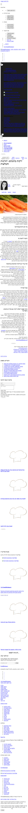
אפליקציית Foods (8, 89)
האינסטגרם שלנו (8, 143)
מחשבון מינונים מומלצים (15, 113)
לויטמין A (9, 241)
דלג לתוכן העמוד (4, 1)
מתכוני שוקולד (7, 719)
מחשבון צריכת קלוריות (19, 112)
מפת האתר (3, 688)
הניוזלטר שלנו (4, 656)
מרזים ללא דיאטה (8, 130)
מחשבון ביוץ (6, 119)
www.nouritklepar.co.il (21, 340)
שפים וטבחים (7, 762)
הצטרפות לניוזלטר (8, 147)
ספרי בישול (6, 85)
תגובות (14, 192)
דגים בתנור (6, 794)
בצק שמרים (6, 792)
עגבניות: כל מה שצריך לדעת (20, 350)
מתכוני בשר (13, 77)
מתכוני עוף (18, 77)
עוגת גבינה (6, 781)
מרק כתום (3, 259)
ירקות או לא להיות (23, 348)
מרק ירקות (6, 780)
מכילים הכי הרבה (8, 101)
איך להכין (22, 123)
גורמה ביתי (6, 131)
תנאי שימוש (7, 690)
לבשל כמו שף (24, 130)
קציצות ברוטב (7, 146)
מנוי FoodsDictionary (9, 46)
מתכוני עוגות (9, 74)
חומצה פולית (21, 269)
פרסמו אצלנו (4, 686)
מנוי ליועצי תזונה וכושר (6, 682)
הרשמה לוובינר (7, 150)
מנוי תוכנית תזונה (5, 695)
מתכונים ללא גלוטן (17, 78)
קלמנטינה (3, 330)
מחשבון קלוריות (22, 109)
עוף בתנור (6, 789)
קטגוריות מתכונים (4, 703)
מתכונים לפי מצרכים (11, 84)
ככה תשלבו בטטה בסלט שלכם (11, 376)
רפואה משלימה (21, 124)
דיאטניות (6, 757)
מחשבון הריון (7, 117)
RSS (2, 699)
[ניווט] (1, 63)
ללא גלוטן (6, 720)
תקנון (2, 690)
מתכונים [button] (14, 71)
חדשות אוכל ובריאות (9, 126)
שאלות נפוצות (4, 689)
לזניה (5, 785)
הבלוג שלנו (3, 697)
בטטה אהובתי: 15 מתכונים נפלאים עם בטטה (14, 363)
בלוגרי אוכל (6, 759)
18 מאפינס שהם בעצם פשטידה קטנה (13, 370)
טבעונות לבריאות (8, 129)
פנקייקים (6, 787)
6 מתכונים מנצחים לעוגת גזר (10, 373)
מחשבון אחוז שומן (8, 113)
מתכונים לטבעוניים (17, 75)
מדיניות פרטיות (4, 692)
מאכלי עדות (12, 85)
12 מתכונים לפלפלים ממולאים (11, 369)
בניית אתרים (13, 799)
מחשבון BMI (7, 112)
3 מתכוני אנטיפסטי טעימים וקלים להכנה (13, 366)
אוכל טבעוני (6, 713)
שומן (17, 251)
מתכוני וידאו (6, 82)
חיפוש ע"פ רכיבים (8, 100)
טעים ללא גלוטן (16, 129)
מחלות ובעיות (7, 123)
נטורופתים (6, 760)
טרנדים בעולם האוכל (9, 80)
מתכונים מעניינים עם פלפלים (10, 372)
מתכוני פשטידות (16, 74)
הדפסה (9, 192)
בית (26, 158)
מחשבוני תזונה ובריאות (9, 108)
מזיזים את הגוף (23, 131)
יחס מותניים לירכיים (8, 111)
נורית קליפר (9, 185)
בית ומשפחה (17, 123)
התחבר (6, 44)
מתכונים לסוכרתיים (8, 78)
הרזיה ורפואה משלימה (14, 131)
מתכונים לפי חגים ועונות (17, 87)
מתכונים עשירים (20, 84)
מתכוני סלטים (24, 74)
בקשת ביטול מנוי (4, 696)
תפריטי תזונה (23, 100)
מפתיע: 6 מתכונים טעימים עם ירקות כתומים (14, 374)
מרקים (23, 78)
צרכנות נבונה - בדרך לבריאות (20, 352)
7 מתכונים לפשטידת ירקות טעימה (12, 365)
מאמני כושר (6, 763)
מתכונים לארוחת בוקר (9, 784)
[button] (8, 71)
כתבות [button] (8, 120)
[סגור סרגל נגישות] (1, 4)
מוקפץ (8, 75)
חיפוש (5, 140)
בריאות (12, 123)
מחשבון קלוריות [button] (15, 102)
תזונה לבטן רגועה (16, 130)
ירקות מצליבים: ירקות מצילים (20, 349)
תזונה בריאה (12, 158)
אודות (2, 685)
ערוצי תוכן (6, 122)
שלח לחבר (4, 192)
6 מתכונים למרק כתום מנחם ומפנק (12, 367)
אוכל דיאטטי (7, 710)
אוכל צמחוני (6, 712)
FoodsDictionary (4, 666)
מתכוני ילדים (7, 77)
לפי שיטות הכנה (7, 87)
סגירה (2, 810)
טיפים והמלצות (17, 126)
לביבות (5, 791)
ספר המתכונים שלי (14, 82)
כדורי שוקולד (7, 783)
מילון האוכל (6, 98)
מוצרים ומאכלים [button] (15, 97)
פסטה (22, 77)
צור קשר (9, 39)
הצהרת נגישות (10, 41)
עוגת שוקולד (7, 778)
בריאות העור (12, 268)
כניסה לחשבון (8, 68)
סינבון (5, 144)
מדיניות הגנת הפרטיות (6, 808)
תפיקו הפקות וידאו (5, 799)
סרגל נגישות (6, 151)
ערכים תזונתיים (16, 100)
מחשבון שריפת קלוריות (13, 109)
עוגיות (5, 75)
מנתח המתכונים (22, 82)
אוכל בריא (17, 85)
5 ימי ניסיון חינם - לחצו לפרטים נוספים (13, 105)
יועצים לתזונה (7, 764)
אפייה (11, 75)
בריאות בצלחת (23, 129)
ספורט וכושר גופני (13, 124)
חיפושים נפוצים (4, 775)
